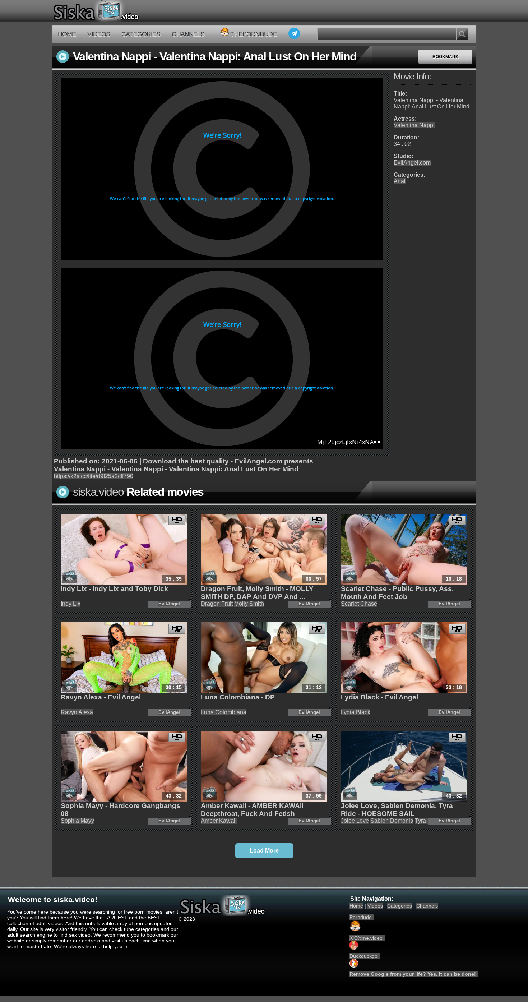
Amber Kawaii (219, 821)
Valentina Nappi (414, 125)
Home (67, 34)
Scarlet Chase (359, 604)
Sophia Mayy (77, 821)
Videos (98, 34)
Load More (264, 851)
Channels (188, 34)
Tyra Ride (427, 821)
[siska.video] (122, 11)
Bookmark (445, 56)
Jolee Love (355, 821)
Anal (400, 181)
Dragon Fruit (217, 604)
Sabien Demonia (391, 821)
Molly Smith (249, 604)
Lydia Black (355, 712)
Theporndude (253, 34)
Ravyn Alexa (77, 712)
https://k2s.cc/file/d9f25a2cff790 (93, 476)
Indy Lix (70, 604)
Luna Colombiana (223, 712)
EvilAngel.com (412, 163)
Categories (140, 34)
